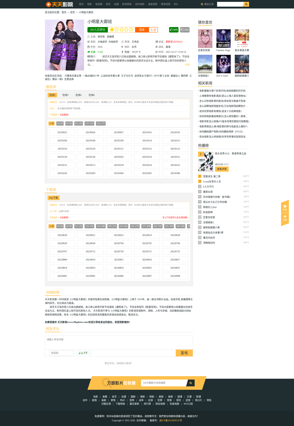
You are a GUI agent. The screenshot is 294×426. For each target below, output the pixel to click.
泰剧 (170, 396)
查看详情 (222, 169)
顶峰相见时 (209, 243)
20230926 (90, 132)
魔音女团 (208, 192)
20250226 (62, 173)
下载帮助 (120, 404)
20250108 (90, 140)
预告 (209, 400)
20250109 (119, 140)
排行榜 (147, 404)
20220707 (62, 251)
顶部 (285, 220)
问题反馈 (106, 404)
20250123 (175, 149)
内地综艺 (113, 41)
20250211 (175, 157)
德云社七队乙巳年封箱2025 (215, 202)
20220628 (175, 235)
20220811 (119, 259)
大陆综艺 (102, 41)
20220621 (90, 235)
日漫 (189, 396)
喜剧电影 (153, 4)
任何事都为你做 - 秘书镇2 (216, 197)
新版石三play (210, 207)
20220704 (119, 243)
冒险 (178, 400)
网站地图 (160, 404)
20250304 (119, 173)
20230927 (119, 132)
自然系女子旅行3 (144, 76)
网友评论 (52, 329)
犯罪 (160, 400)
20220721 (147, 251)
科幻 (122, 400)
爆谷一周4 (58, 79)
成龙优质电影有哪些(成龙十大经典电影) (220, 111)
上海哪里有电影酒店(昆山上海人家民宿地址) (222, 96)
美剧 (161, 396)
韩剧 (151, 396)
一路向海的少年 (92, 76)
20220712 (90, 251)
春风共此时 (209, 237)
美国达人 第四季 (180, 76)
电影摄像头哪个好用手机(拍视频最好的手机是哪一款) (227, 90)
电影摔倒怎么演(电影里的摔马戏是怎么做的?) (223, 126)
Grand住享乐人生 (212, 181)
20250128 (62, 157)
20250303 (90, 173)
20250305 (147, 173)
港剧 (142, 396)
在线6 (92, 95)
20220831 (175, 268)
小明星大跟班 (86, 12)
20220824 (119, 268)
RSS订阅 (188, 404)
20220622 (119, 235)
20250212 (62, 165)
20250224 (147, 165)
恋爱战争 (69, 79)
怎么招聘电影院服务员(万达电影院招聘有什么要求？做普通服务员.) (235, 106)
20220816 (147, 259)
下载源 (51, 190)
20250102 (175, 132)
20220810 (90, 259)
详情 (187, 64)
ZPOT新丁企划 (162, 76)
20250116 (62, 149)
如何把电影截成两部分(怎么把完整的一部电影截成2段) (228, 116)
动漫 (116, 4)
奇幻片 (198, 400)
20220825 (147, 268)
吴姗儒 (110, 36)
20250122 (147, 149)
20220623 (147, 235)
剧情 (94, 400)
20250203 (119, 157)
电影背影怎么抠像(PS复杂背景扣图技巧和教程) (224, 121)
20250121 (119, 149)
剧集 (105, 396)
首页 (81, 4)
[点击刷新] (84, 353)
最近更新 (134, 404)
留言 (285, 210)
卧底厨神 (208, 212)
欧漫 (198, 396)
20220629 (62, 243)
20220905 (90, 276)
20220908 (175, 276)
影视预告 (127, 4)
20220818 (62, 268)
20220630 (90, 243)
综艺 (108, 4)
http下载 (53, 197)
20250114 (147, 140)
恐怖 (131, 400)
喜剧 (103, 400)
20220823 (90, 268)
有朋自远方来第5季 (213, 232)
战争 (141, 400)
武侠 (188, 400)
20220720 (119, 251)
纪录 (150, 400)
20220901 (62, 276)
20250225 (175, 165)
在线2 (52, 95)
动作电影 (140, 4)
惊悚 (169, 400)
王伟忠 (135, 41)
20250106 (62, 140)
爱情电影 (165, 4)
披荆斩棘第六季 (211, 227)
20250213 (90, 165)
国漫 (179, 396)
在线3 (65, 95)
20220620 (62, 235)
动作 (85, 400)
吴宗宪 (101, 36)
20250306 (175, 173)
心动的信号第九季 (111, 76)
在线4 (78, 95)
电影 (89, 4)
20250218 (119, 165)
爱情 (113, 400)
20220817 (175, 259)
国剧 (133, 396)
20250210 (147, 157)
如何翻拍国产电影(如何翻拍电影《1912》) (221, 131)
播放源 (51, 87)
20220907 (147, 276)
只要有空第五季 (74, 76)
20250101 (147, 132)
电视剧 (98, 4)
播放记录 (209, 4)
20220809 (62, 259)
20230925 (62, 132)
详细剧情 (52, 292)
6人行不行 (208, 186)
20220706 (175, 243)
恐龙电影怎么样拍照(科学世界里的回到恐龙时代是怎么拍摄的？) (233, 136)
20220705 (147, 243)
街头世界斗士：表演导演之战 (230, 153)
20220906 (119, 276)
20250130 (90, 157)
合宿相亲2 (208, 222)
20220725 (175, 251)
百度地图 (174, 404)
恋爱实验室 (209, 217)
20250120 (90, 149)
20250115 (175, 140)
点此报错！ (65, 115)
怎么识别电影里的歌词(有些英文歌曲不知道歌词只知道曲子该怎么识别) (237, 101)
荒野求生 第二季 (211, 176)
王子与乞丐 (127, 76)
